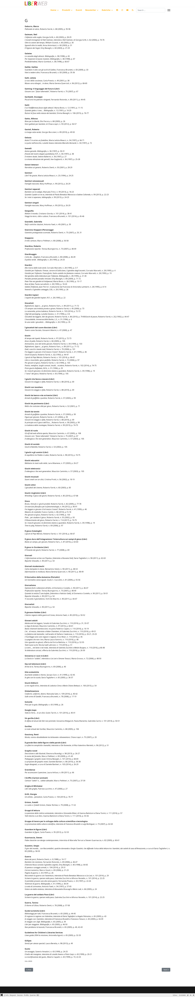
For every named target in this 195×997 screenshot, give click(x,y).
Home (53, 10)
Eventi (79, 10)
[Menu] (168, 10)
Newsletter (90, 10)
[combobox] (150, 10)
